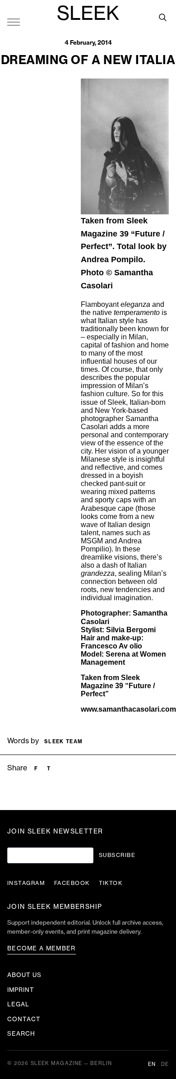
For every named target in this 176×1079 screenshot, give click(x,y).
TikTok (111, 883)
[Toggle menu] (13, 21)
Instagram (26, 883)
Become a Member (41, 948)
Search (21, 1034)
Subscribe (117, 855)
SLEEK (88, 14)
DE (165, 1064)
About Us (24, 975)
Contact (24, 1019)
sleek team (63, 741)
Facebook (72, 883)
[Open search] (162, 17)
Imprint (20, 990)
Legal (18, 1004)
